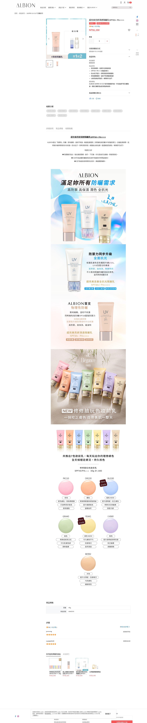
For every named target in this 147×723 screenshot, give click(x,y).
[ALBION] (25, 5)
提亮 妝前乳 (73, 111)
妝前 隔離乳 (51, 115)
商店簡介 (56, 719)
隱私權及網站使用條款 (60, 722)
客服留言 (84, 719)
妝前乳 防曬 (51, 111)
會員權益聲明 (86, 722)
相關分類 (49, 107)
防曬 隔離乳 (62, 111)
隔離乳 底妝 (95, 111)
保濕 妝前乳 (117, 111)
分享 (92, 98)
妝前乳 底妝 (62, 115)
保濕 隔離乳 (84, 111)
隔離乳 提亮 (106, 111)
